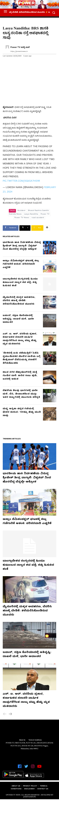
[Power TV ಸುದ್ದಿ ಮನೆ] (7, 49)
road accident (38, 218)
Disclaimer (29, 789)
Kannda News (15, 214)
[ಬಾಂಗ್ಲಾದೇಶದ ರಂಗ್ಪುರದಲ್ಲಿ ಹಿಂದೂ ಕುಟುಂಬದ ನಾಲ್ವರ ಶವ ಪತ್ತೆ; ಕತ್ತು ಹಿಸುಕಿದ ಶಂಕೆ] (49, 284)
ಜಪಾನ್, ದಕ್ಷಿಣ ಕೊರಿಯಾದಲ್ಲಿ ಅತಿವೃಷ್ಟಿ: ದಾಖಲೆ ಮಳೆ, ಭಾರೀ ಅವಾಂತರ (18, 319)
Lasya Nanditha (31, 214)
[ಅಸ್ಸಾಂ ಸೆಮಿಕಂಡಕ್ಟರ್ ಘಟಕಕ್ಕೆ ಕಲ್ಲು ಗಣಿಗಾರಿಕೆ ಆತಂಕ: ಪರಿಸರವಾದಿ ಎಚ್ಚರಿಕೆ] (49, 266)
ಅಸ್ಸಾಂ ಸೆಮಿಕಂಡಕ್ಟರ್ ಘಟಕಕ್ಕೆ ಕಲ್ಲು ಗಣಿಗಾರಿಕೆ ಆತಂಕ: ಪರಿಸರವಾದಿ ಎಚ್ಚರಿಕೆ (21, 264)
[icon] (19, 767)
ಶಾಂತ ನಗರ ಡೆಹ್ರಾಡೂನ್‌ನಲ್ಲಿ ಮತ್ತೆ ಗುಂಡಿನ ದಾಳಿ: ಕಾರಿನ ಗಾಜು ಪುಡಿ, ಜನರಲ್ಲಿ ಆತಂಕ (20, 376)
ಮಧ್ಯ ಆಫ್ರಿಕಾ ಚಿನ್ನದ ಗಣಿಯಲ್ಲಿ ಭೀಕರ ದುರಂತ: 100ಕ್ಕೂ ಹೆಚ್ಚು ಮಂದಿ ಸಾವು (22, 412)
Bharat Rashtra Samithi (38, 211)
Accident (21, 211)
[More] (47, 228)
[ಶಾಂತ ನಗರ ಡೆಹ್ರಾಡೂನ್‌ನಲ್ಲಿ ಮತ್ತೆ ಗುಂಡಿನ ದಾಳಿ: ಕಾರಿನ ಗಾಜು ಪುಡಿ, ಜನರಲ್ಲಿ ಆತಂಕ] (49, 377)
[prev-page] (5, 714)
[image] (29, 729)
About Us (16, 786)
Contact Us (42, 789)
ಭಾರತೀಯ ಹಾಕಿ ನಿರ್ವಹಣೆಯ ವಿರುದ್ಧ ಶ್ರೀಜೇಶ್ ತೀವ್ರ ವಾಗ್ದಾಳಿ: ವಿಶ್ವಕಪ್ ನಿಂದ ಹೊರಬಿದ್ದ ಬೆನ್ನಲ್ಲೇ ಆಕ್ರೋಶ (22, 246)
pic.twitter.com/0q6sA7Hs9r (21, 181)
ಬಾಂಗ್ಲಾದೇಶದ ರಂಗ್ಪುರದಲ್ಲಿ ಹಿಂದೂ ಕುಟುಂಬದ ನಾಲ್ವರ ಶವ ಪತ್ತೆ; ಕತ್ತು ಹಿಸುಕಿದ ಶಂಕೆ (20, 282)
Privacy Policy (30, 786)
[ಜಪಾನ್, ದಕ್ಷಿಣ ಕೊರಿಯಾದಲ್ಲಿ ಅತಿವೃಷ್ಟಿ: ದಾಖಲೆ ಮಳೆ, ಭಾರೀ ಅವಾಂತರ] (49, 320)
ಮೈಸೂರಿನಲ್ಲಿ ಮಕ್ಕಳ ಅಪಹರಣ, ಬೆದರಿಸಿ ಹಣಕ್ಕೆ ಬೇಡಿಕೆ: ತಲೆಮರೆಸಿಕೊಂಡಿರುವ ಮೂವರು (19, 301)
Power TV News (21, 218)
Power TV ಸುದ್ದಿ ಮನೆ (20, 47)
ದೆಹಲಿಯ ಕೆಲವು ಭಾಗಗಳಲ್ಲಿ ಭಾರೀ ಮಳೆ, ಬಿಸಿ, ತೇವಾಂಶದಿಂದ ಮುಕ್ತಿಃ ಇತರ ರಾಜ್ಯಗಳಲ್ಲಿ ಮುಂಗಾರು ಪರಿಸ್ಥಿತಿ (21, 394)
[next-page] (10, 714)
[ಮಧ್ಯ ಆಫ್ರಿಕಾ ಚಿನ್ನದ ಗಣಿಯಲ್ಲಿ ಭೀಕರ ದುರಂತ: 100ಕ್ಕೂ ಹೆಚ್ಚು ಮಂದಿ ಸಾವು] (49, 414)
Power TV (45, 214)
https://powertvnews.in (19, 52)
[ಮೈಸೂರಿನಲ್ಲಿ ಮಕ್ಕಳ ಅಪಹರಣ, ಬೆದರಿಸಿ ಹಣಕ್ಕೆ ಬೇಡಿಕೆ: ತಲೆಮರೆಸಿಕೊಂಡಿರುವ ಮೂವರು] (49, 302)
